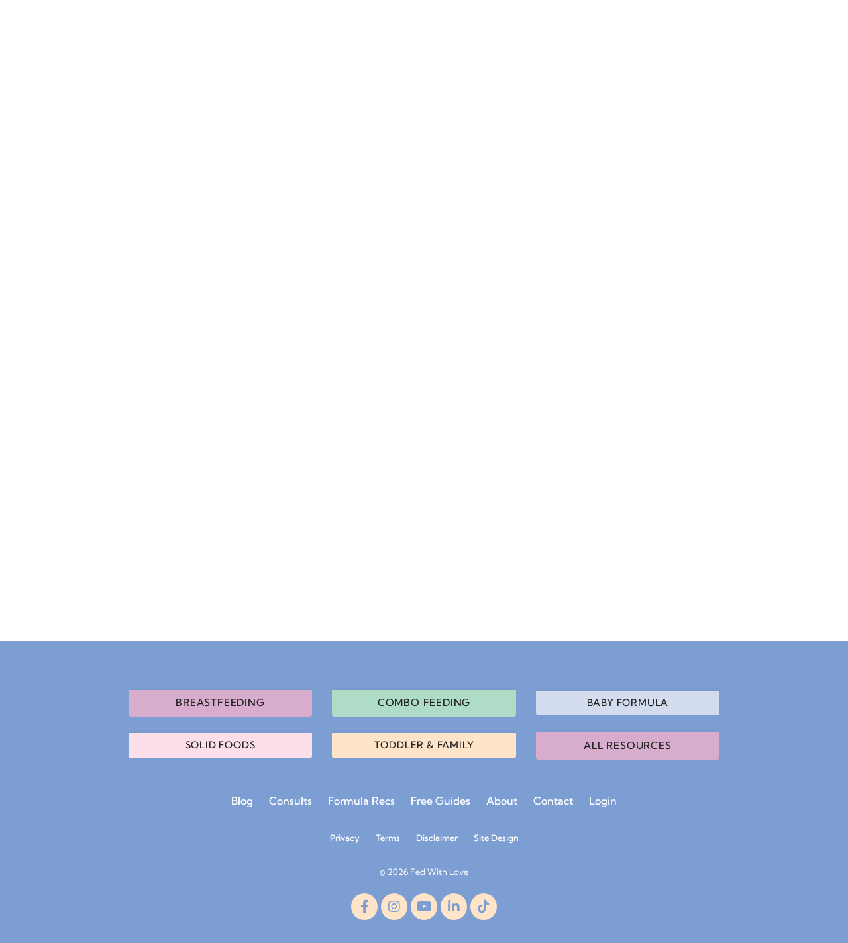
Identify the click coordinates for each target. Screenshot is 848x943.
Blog (242, 800)
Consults (290, 800)
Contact (553, 800)
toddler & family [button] (424, 745)
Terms (388, 837)
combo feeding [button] (424, 702)
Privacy (345, 837)
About (501, 800)
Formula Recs (361, 800)
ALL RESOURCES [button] (627, 745)
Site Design (496, 837)
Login (603, 800)
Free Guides (440, 800)
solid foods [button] (221, 745)
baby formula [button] (628, 703)
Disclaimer (437, 837)
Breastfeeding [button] (220, 702)
